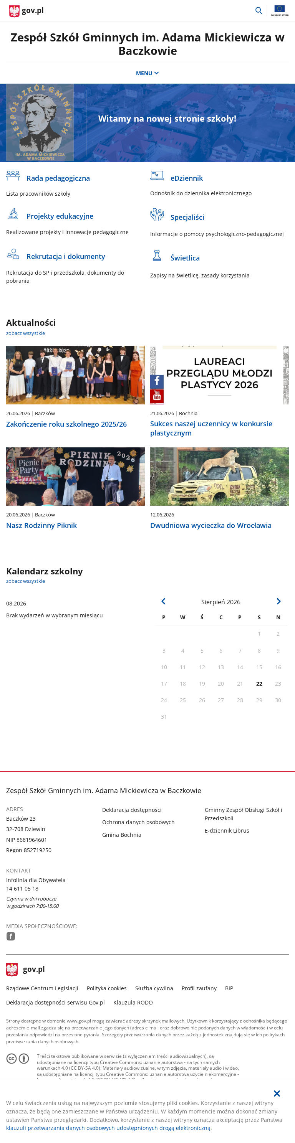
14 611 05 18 (22, 888)
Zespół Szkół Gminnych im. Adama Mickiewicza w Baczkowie (148, 44)
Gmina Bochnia (121, 834)
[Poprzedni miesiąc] (163, 601)
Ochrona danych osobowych (138, 822)
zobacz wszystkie (25, 333)
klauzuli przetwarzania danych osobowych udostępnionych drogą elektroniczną (108, 1127)
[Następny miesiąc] (278, 601)
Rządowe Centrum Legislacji (42, 988)
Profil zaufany (199, 988)
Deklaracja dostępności (132, 809)
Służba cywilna (154, 988)
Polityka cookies (107, 988)
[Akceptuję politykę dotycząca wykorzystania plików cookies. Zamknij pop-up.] (276, 1094)
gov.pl (34, 970)
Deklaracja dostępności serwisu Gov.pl (55, 1002)
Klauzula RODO (133, 1002)
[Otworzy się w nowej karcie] (11, 936)
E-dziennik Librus (227, 830)
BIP (229, 988)
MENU (144, 73)
